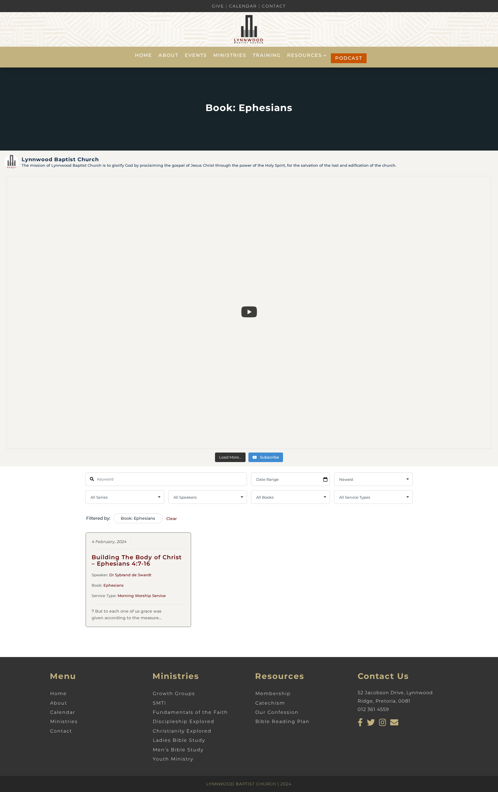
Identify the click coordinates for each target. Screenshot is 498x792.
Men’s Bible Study (178, 749)
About (168, 55)
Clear (171, 518)
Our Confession (277, 712)
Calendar (243, 6)
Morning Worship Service (142, 595)
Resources (304, 55)
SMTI (159, 703)
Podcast (348, 58)
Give (218, 6)
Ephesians (113, 585)
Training (267, 55)
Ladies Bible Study (179, 740)
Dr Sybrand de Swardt (130, 575)
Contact (274, 6)
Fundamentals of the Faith (190, 712)
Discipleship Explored (183, 721)
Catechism (270, 703)
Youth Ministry (173, 759)
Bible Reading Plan (282, 721)
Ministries (229, 55)
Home (143, 55)
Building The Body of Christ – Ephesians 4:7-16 (137, 560)
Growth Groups (174, 693)
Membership (273, 693)
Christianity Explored (182, 731)
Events (196, 55)
